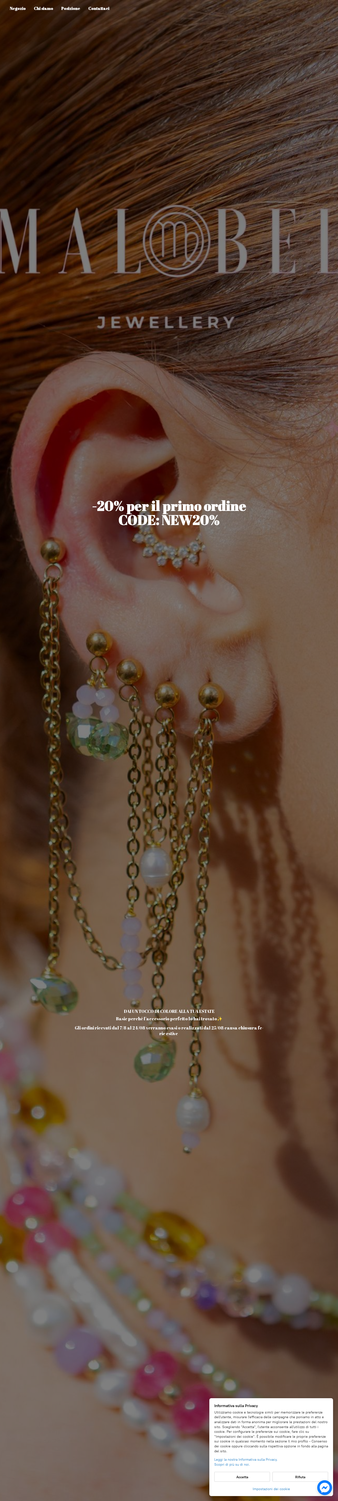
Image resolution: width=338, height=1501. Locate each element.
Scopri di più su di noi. (232, 1464)
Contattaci (98, 8)
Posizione (70, 8)
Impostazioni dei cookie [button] (271, 1489)
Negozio (18, 8)
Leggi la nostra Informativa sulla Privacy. (246, 1460)
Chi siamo (43, 8)
